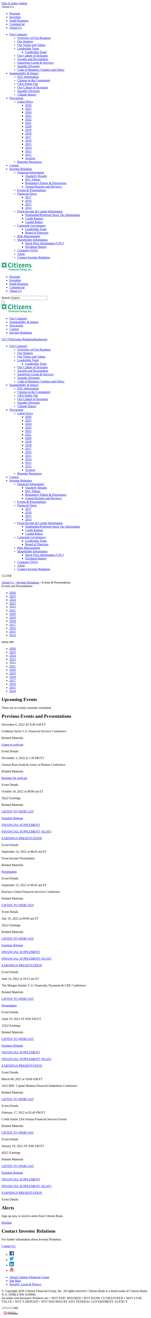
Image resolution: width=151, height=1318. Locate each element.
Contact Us (9, 1246)
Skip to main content (14, 3)
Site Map (15, 1280)
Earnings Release (12, 818)
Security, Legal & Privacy (25, 1284)
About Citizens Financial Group (29, 1277)
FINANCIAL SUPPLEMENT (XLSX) (26, 831)
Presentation (9, 871)
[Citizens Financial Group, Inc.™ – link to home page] (17, 270)
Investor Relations (28, 582)
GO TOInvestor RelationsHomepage (24, 339)
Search (6, 297)
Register (7, 1222)
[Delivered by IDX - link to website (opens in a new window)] (11, 1308)
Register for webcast (14, 778)
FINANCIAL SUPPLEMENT (21, 825)
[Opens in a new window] (11, 1254)
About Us (8, 582)
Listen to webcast (12, 744)
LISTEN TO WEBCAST (18, 811)
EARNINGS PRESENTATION (22, 838)
